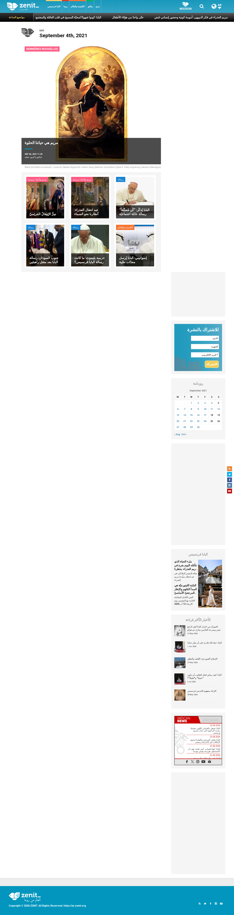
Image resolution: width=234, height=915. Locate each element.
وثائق (90, 6)
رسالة (121, 179)
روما (66, 6)
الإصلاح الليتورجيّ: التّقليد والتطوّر (202, 659)
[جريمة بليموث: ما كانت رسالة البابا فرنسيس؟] (90, 245)
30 (198, 427)
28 (184, 427)
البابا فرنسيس (54, 6)
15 (191, 415)
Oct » (184, 434)
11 (211, 409)
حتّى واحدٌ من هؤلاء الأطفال (99, 17)
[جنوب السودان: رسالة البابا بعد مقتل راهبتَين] (45, 245)
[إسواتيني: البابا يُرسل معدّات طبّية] (135, 245)
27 (178, 427)
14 (184, 415)
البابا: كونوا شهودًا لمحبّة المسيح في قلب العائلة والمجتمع (40, 17)
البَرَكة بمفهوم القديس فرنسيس (201, 691)
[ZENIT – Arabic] (26, 6)
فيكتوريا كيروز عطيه (33, 157)
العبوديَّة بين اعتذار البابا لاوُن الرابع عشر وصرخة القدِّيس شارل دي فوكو (204, 628)
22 (191, 421)
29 (191, 427)
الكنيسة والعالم (78, 6)
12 (218, 409)
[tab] (186, 719)
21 (184, 421)
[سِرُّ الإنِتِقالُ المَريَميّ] (45, 197)
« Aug (177, 434)
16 (198, 415)
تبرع (98, 6)
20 (178, 421)
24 (205, 421)
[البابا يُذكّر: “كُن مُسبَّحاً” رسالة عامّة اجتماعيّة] (135, 197)
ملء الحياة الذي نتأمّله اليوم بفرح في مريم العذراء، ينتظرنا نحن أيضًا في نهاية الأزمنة (185, 569)
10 (205, 409)
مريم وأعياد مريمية (37, 179)
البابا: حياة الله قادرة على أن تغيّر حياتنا (204, 642)
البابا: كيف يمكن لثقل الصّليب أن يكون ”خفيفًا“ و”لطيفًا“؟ (204, 676)
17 (205, 415)
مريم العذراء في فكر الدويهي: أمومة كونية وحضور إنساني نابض (162, 17)
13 (178, 415)
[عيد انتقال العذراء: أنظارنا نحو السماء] (90, 197)
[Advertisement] (198, 294)
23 (198, 421)
